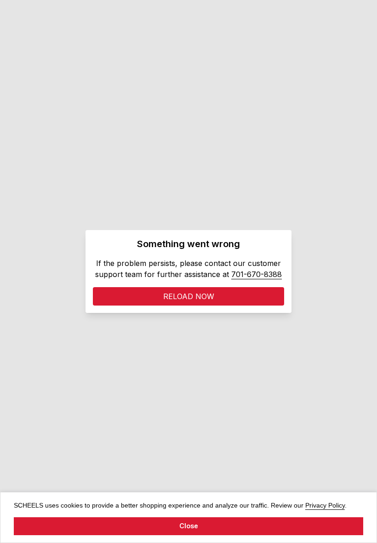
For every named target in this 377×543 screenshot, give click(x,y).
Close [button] (188, 526)
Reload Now (188, 296)
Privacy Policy (325, 505)
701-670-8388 (256, 274)
